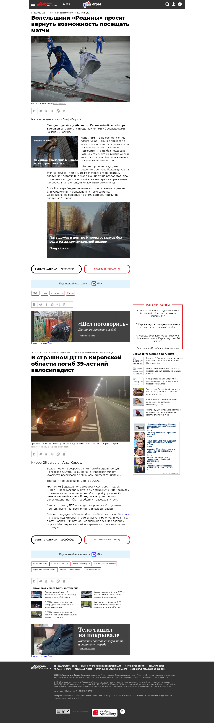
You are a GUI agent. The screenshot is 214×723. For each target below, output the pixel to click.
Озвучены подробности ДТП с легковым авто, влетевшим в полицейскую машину (109, 594)
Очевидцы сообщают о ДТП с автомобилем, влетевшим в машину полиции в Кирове (108, 604)
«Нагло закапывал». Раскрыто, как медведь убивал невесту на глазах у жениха (163, 371)
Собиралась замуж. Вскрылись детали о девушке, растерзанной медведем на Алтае (162, 381)
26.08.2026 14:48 (39, 353)
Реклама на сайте (62, 669)
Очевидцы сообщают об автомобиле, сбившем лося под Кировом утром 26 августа (158, 338)
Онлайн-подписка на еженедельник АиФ (101, 666)
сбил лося (123, 514)
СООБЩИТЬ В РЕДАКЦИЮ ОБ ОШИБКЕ (147, 669)
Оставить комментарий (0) (107, 269)
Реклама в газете (83, 669)
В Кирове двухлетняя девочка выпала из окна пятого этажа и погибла (158, 325)
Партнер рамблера (80, 711)
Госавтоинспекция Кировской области (50, 447)
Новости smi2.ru (41, 343)
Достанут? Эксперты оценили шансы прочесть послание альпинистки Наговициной (164, 360)
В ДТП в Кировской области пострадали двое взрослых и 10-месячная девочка (60, 604)
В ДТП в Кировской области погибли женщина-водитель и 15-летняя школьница (61, 614)
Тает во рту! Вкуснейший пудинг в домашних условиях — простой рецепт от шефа (163, 391)
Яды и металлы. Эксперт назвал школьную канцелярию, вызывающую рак (161, 402)
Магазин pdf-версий (135, 666)
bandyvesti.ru (59, 103)
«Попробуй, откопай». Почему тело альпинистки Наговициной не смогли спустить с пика (163, 412)
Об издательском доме (65, 666)
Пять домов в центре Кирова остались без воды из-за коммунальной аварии (85, 240)
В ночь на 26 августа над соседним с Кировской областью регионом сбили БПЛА (158, 313)
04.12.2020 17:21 (38, 13)
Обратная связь (156, 666)
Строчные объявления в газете (111, 669)
